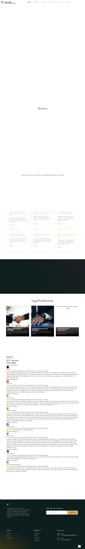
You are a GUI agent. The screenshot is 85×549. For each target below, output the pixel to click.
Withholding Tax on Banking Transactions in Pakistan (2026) (65, 212)
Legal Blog (36, 2)
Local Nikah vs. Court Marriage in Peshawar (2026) (42, 235)
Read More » (11, 225)
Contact (61, 2)
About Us (68, 2)
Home (29, 2)
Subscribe (72, 512)
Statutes (43, 2)
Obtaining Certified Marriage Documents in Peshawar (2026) (17, 235)
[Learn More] (79, 546)
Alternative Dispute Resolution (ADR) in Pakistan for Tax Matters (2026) (18, 213)
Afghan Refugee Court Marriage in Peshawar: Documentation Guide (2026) (66, 236)
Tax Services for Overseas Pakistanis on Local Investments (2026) (42, 212)
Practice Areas (52, 2)
